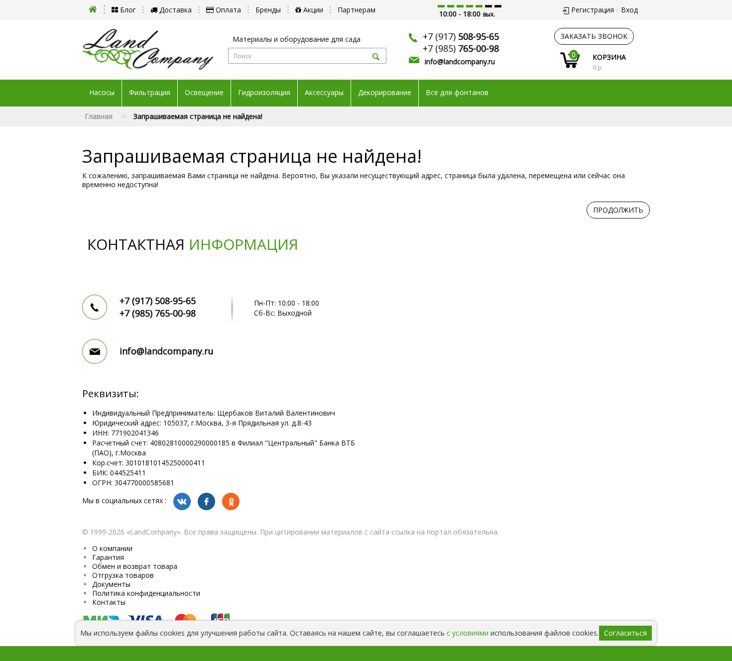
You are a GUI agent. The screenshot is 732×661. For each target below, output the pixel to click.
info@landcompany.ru (460, 61)
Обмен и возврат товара (134, 566)
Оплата (227, 9)
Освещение (204, 92)
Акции (312, 9)
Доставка (174, 9)
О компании (112, 548)
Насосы (102, 92)
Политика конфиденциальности (146, 593)
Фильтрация (149, 92)
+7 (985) (461, 48)
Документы (111, 584)
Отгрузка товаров (123, 575)
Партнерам (356, 9)
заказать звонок (594, 36)
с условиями (467, 633)
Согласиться (625, 633)
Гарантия (108, 557)
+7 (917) (461, 36)
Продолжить (618, 210)
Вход (629, 9)
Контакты (108, 602)
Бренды (268, 9)
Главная (99, 116)
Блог (127, 9)
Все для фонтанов (457, 92)
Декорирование (384, 92)
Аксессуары (324, 92)
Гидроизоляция (264, 92)
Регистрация (592, 9)
